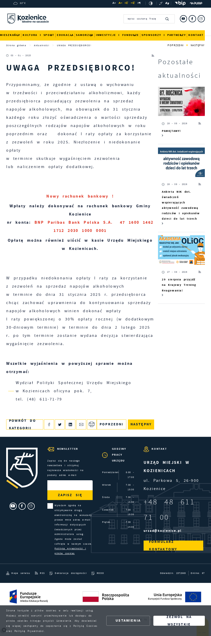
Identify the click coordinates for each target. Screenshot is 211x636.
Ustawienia (128, 620)
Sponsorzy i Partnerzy (164, 35)
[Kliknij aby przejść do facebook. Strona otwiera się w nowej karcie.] (192, 18)
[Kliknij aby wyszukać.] (167, 19)
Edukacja (65, 35)
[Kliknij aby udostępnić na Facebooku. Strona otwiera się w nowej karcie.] (49, 424)
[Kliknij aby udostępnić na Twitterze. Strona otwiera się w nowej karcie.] (60, 424)
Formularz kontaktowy (163, 546)
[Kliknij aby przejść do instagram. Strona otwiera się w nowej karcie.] (201, 18)
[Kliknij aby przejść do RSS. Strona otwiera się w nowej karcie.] (153, 56)
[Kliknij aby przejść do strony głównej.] (28, 19)
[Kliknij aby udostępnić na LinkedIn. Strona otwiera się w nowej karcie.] (70, 424)
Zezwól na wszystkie (179, 621)
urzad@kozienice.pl (163, 531)
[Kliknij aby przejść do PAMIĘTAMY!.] (181, 101)
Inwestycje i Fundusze (117, 35)
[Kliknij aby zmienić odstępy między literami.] (120, 3)
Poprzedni (176, 45)
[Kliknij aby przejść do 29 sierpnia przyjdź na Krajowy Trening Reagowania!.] (181, 250)
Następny (198, 45)
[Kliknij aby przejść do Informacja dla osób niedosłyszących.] (161, 3)
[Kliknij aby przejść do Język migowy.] (167, 3)
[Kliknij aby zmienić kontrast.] (151, 3)
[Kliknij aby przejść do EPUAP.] (196, 3)
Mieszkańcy (10, 35)
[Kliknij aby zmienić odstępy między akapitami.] (139, 3)
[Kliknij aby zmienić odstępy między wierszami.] (126, 3)
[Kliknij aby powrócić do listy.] (187, 45)
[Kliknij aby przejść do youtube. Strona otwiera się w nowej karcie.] (183, 18)
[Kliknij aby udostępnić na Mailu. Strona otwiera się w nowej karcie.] (81, 424)
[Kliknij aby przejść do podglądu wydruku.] (92, 424)
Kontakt (196, 35)
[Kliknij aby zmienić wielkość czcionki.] (114, 3)
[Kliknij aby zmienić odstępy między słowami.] (133, 3)
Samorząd (84, 35)
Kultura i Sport (38, 35)
